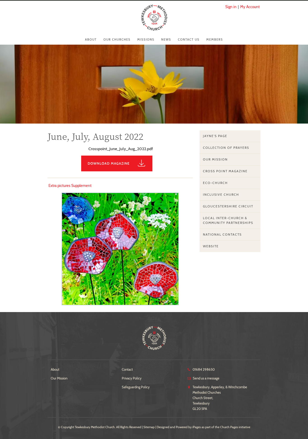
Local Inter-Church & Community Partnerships (228, 220)
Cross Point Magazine (225, 171)
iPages (196, 427)
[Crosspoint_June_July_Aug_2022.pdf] (120, 170)
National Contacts (222, 234)
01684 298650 (204, 370)
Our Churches (117, 39)
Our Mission (215, 159)
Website (211, 246)
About (91, 39)
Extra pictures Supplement (70, 185)
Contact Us (189, 39)
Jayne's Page (215, 136)
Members (214, 39)
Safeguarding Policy (136, 387)
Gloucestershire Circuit (228, 206)
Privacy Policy (132, 378)
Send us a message (206, 378)
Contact (127, 370)
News (166, 39)
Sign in (231, 7)
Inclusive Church (221, 195)
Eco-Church (215, 183)
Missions (145, 39)
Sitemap (149, 427)
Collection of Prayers (226, 148)
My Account (250, 7)
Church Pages (229, 427)
